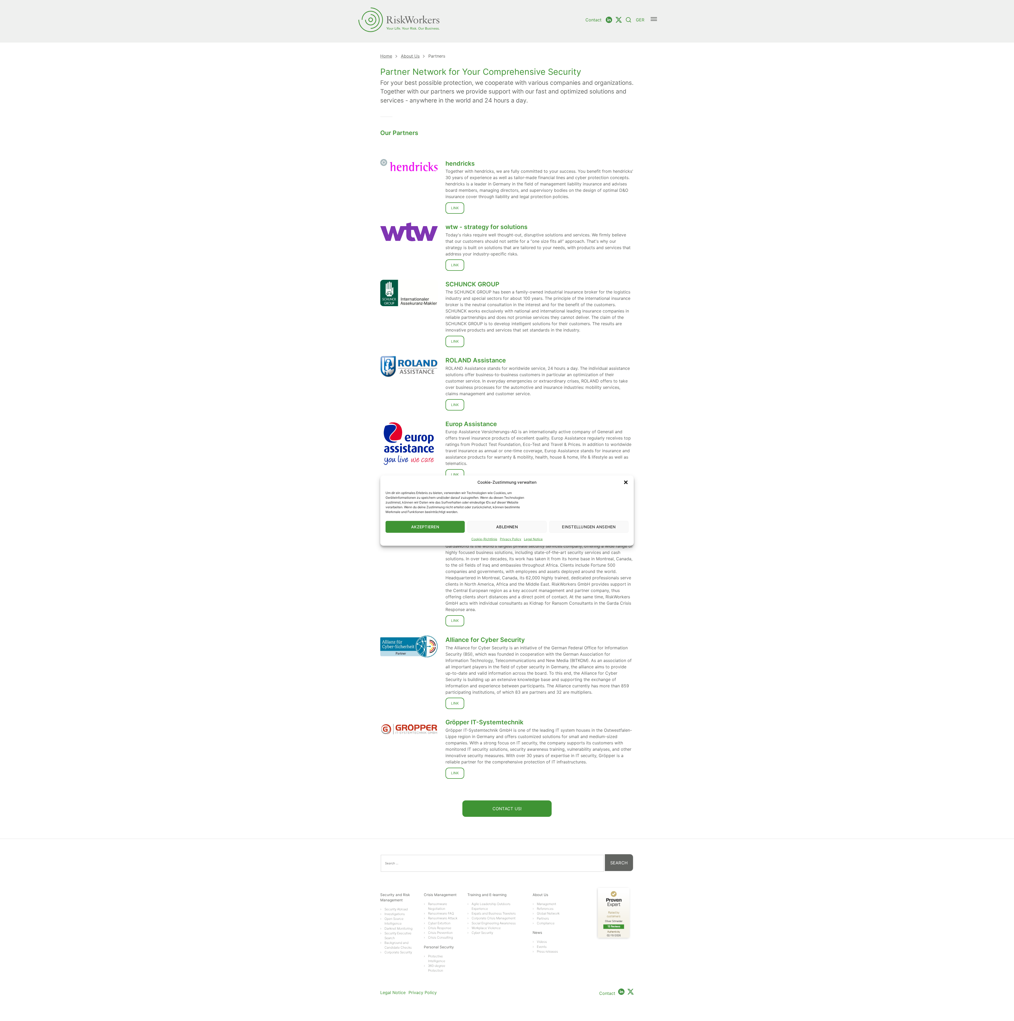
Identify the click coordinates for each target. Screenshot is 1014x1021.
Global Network (548, 913)
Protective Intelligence (436, 958)
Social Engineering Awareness (494, 923)
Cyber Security (482, 933)
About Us (410, 56)
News (537, 932)
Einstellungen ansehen (589, 526)
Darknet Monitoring (398, 928)
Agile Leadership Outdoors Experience (491, 906)
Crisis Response (439, 928)
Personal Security (439, 947)
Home (386, 56)
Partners (543, 918)
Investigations (394, 914)
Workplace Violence (486, 928)
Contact (593, 19)
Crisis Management (440, 895)
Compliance (546, 923)
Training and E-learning (486, 895)
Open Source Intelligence (393, 921)
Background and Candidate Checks (398, 945)
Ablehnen (507, 526)
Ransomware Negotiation (437, 906)
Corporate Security (398, 952)
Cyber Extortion (439, 923)
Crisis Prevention (440, 933)
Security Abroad (396, 909)
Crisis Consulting (440, 937)
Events (542, 947)
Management (546, 904)
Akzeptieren (425, 526)
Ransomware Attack (442, 918)
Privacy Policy (510, 539)
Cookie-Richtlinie (484, 539)
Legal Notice (533, 539)
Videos (542, 942)
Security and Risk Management (395, 897)
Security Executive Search (397, 935)
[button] (625, 482)
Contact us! (507, 808)
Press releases (547, 951)
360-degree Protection (436, 968)
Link (455, 208)
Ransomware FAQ (441, 913)
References (545, 909)
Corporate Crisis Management (493, 918)
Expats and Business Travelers (494, 913)
